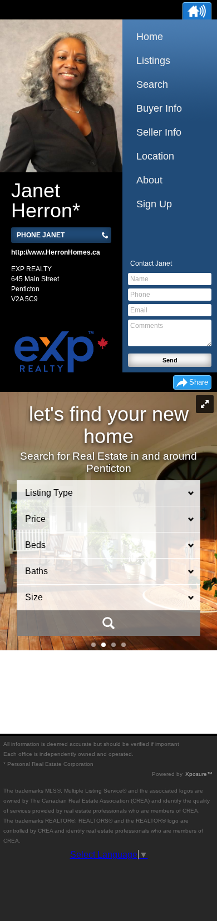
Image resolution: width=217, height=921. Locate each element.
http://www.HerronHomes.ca (55, 252)
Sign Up (154, 204)
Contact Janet (151, 263)
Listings (153, 60)
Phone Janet (41, 235)
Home (149, 36)
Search (152, 84)
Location (155, 156)
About (149, 180)
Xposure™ (199, 774)
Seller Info (158, 132)
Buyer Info (159, 108)
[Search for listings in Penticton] (108, 623)
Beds (35, 545)
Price (35, 519)
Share (198, 382)
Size (34, 597)
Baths (36, 571)
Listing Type (49, 492)
